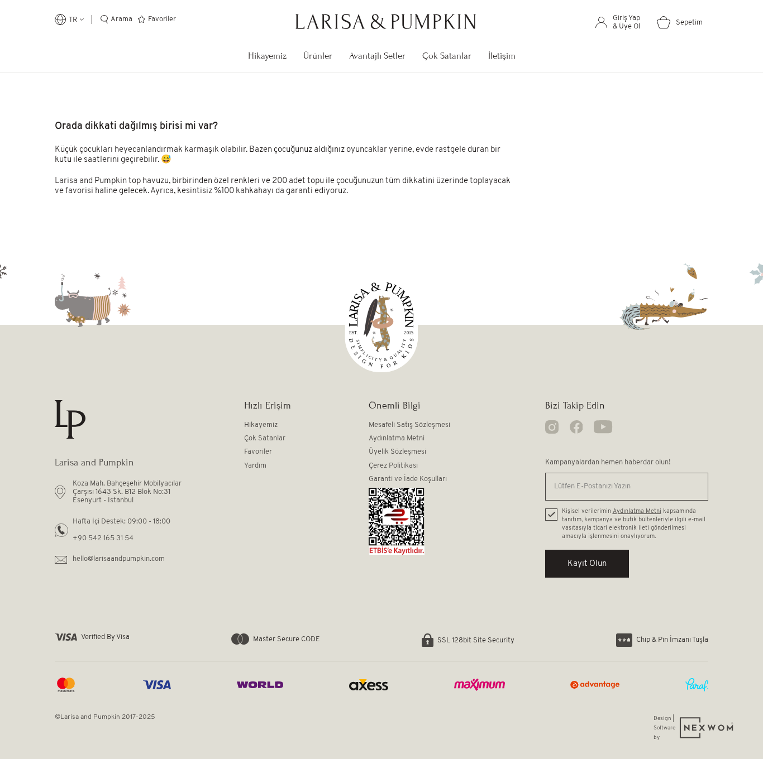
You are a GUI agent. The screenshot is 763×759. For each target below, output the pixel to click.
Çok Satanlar (446, 55)
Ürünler (317, 55)
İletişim (502, 55)
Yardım (255, 465)
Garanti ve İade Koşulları (408, 479)
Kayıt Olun (587, 564)
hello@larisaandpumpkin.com (119, 559)
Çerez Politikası (393, 465)
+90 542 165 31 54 (103, 538)
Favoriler (258, 451)
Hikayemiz (267, 55)
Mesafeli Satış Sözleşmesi (409, 425)
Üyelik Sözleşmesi (397, 451)
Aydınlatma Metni (397, 438)
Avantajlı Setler (377, 55)
